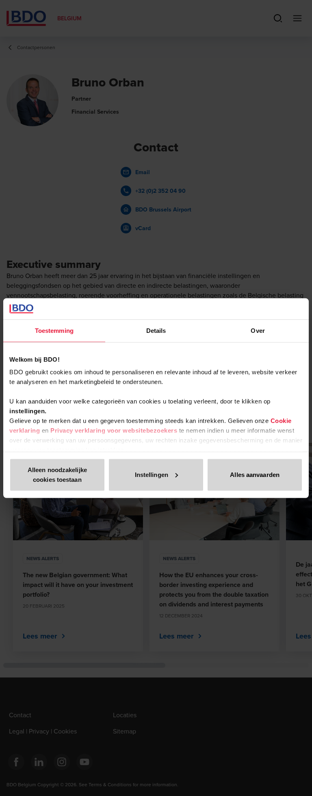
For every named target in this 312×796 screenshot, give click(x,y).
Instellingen (151, 474)
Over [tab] (257, 330)
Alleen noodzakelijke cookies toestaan (57, 474)
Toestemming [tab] (54, 330)
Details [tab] (156, 330)
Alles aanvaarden (255, 474)
